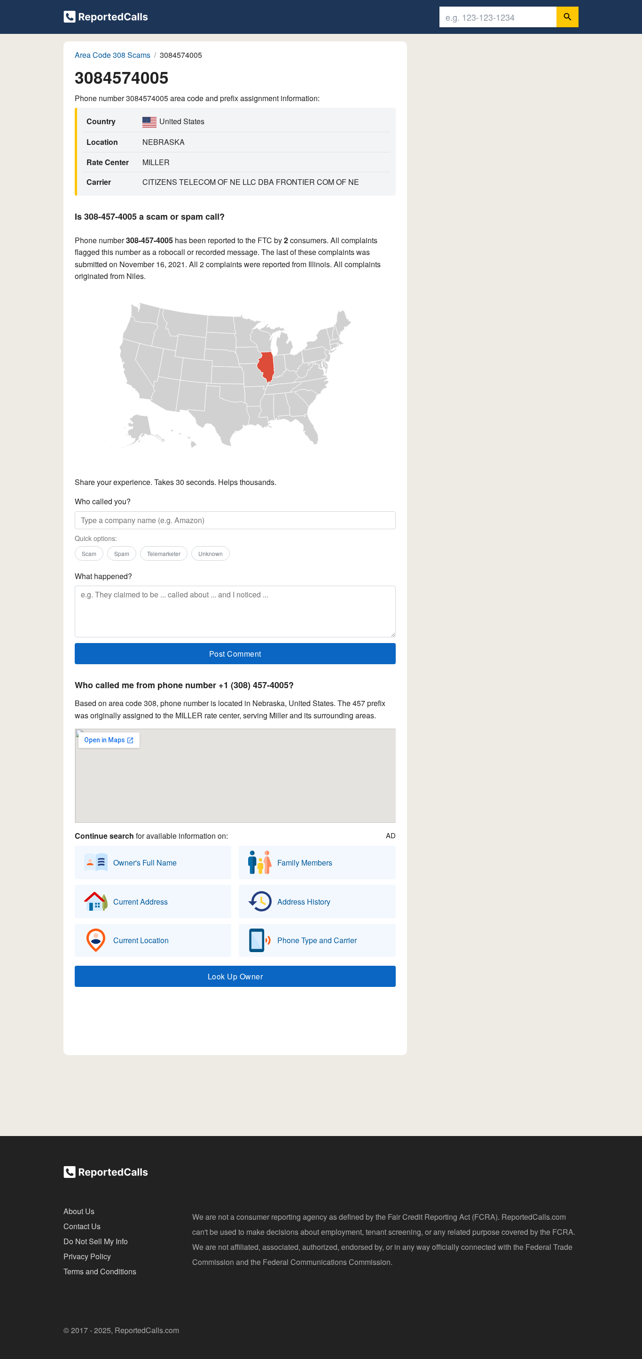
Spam (121, 553)
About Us (78, 1211)
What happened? (103, 576)
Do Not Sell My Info (95, 1241)
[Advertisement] (235, 1023)
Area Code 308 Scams (112, 54)
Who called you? (103, 501)
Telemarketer (163, 553)
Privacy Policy (87, 1256)
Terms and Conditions (99, 1271)
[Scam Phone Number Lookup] (105, 18)
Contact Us (82, 1226)
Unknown (210, 553)
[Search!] (567, 17)
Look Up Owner (235, 976)
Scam (89, 553)
